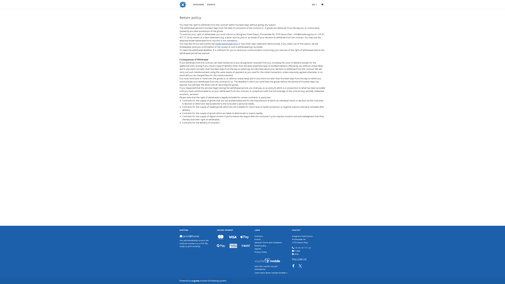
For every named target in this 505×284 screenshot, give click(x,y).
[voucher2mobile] (267, 261)
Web (296, 254)
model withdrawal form (226, 43)
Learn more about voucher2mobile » (270, 272)
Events (211, 4)
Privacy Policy (260, 252)
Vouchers (198, 4)
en (313, 4)
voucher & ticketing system (209, 280)
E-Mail (297, 251)
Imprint (257, 248)
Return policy (260, 245)
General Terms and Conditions (268, 242)
